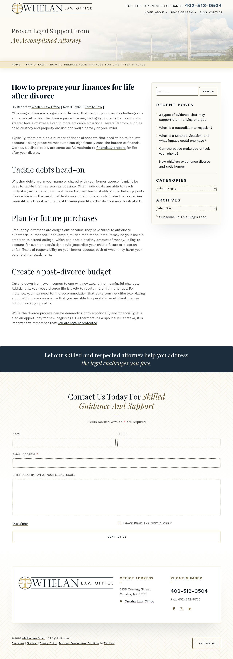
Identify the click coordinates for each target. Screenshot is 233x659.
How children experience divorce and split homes (184, 164)
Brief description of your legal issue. (44, 474)
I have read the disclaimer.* (147, 523)
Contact (215, 12)
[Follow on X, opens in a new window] (182, 608)
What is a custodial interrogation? (186, 127)
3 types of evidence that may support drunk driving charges (182, 117)
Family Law (93, 107)
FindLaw (109, 643)
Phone (122, 434)
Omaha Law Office (139, 601)
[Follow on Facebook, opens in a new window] (174, 608)
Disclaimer (20, 524)
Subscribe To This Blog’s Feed (182, 217)
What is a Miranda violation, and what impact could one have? (184, 138)
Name (17, 434)
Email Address (25, 454)
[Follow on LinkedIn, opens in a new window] (190, 608)
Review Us (207, 643)
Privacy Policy (48, 643)
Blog (203, 12)
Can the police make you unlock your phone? (184, 151)
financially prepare (111, 148)
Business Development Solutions (79, 643)
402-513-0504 (203, 5)
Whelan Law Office (45, 107)
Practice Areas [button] (182, 12)
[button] (227, 653)
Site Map (32, 643)
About (160, 12)
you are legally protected (77, 323)
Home (149, 12)
